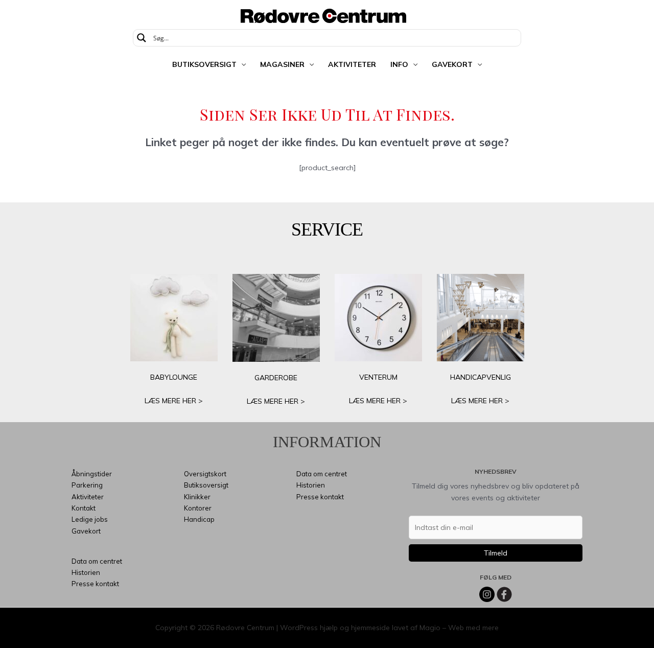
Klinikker (197, 497)
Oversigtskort (205, 474)
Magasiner (282, 64)
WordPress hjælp (309, 627)
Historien (86, 572)
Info (399, 64)
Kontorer (198, 508)
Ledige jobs (90, 519)
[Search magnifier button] (141, 38)
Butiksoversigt (204, 64)
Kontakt (84, 508)
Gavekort (452, 64)
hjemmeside (370, 627)
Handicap (199, 519)
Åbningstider (92, 474)
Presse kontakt (95, 584)
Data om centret (97, 561)
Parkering (87, 485)
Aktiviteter (352, 64)
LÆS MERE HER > (174, 400)
